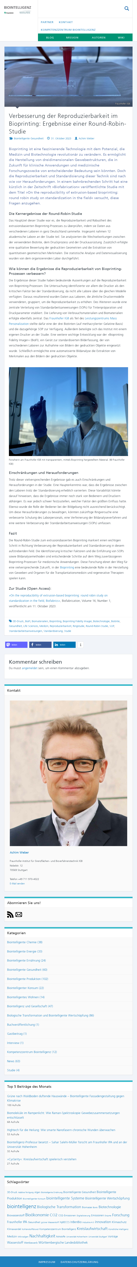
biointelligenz (21, 1206)
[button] (16, 645)
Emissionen (97, 1215)
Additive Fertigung (26, 1192)
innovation (103, 1222)
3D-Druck (18, 621)
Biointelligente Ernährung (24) (26, 960)
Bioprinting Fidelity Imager (77, 621)
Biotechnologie (101, 621)
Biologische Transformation (59, 1207)
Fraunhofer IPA (17, 1222)
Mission (72, 37)
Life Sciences (30, 626)
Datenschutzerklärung (79, 1262)
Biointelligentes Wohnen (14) (26, 997)
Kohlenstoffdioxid (30, 1229)
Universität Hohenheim (77, 1236)
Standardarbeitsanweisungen (25, 631)
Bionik (95, 1207)
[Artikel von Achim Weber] (68, 773)
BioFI (27, 621)
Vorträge (113, 1236)
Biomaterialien (40, 621)
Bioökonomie (37, 1214)
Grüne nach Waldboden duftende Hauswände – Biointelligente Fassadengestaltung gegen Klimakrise (65, 1098)
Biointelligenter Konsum (34, 1198)
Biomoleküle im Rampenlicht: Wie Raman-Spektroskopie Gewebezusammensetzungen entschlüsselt (63, 1115)
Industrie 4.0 (88, 1222)
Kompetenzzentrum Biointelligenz (68, 29)
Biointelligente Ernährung (51, 1192)
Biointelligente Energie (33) (24, 951)
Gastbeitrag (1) (17, 1033)
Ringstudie (78, 626)
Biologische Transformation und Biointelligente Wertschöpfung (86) (50, 1015)
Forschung (120, 1215)
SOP (112, 626)
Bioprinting (67, 567)
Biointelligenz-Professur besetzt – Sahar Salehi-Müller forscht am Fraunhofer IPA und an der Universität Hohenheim (67, 1144)
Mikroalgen (23, 1236)
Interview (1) (15, 1043)
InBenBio (76, 1222)
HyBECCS (65, 1222)
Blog (50, 37)
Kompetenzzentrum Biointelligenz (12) (32, 1052)
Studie (67, 631)
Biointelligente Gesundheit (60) (27, 969)
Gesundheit (15, 626)
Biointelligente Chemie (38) (24, 942)
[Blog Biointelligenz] (18, 9)
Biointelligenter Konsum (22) (25, 988)
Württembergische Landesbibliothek (63, 1242)
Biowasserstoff (15, 1215)
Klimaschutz (119, 1222)
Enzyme (108, 1216)
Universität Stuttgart (97, 1236)
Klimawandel (14, 1229)
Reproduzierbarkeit (60, 626)
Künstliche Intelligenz (118, 1229)
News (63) (13, 1061)
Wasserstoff (15, 1242)
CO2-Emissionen (67, 1215)
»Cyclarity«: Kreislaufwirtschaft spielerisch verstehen (41, 1159)
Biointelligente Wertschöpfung (107, 1198)
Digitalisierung (83, 1215)
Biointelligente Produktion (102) (27, 979)
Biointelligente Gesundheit (29, 138)
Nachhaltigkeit (42, 1235)
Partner (47, 22)
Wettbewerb (31, 1242)
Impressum (47, 1262)
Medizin (43, 626)
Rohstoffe (60, 1236)
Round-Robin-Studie (97, 626)
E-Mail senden (17, 883)
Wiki (121, 37)
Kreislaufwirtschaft (92, 1228)
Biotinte (115, 621)
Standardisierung (53, 631)
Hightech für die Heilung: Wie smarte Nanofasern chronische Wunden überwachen (61, 1130)
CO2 (53, 1215)
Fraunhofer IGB (59, 318)
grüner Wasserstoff (50, 1222)
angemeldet (29, 668)
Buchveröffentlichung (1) (23, 1024)
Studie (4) (13, 1070)
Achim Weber (86, 138)
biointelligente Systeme (65, 1198)
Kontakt (66, 22)
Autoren (99, 37)
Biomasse (87, 1207)
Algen (37, 1192)
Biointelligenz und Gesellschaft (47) (30, 1006)
